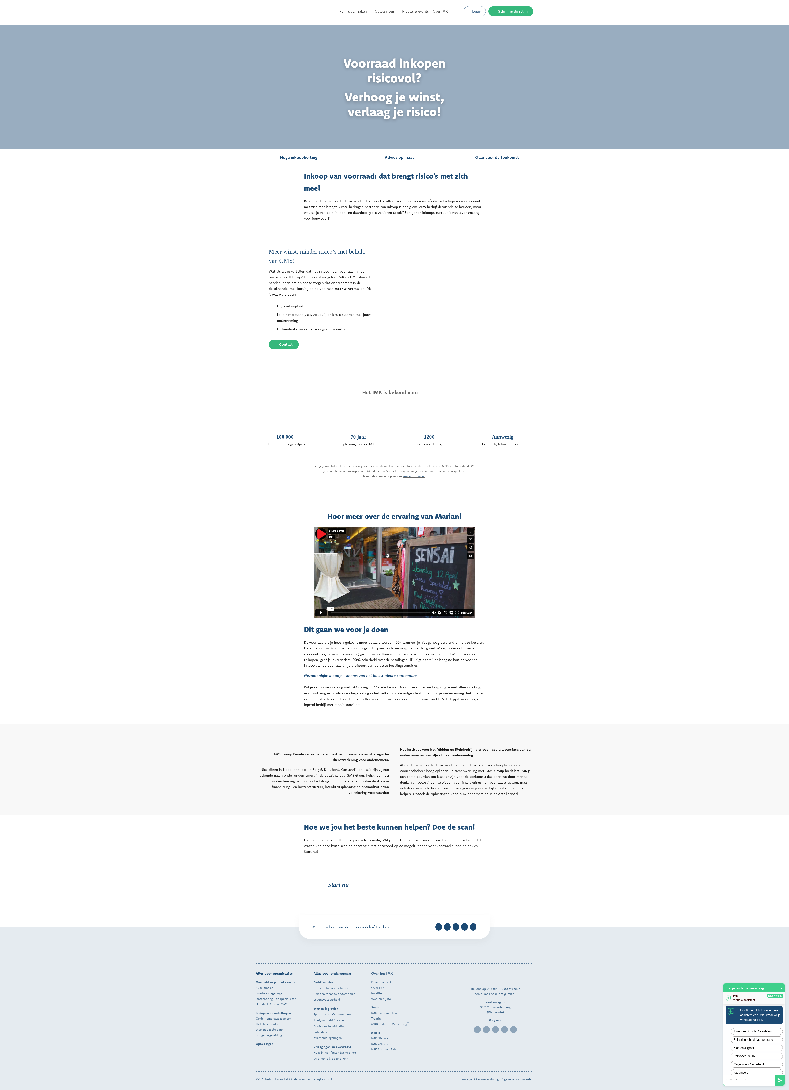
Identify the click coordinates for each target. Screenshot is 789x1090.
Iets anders (741, 1072)
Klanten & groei (744, 1048)
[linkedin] (477, 1029)
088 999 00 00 (497, 989)
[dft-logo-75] (463, 406)
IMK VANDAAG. (381, 1044)
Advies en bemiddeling (329, 1026)
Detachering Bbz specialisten (276, 999)
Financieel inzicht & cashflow (753, 1031)
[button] (457, 11)
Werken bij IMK (382, 999)
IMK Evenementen (384, 1013)
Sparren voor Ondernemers (332, 1014)
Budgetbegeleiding (269, 1035)
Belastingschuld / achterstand (753, 1039)
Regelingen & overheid (749, 1064)
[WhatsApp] (464, 927)
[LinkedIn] (456, 927)
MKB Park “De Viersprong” (390, 1024)
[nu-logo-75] (324, 404)
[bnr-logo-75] (413, 406)
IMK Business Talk (383, 1049)
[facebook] (486, 1029)
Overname (321, 1058)
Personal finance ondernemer (334, 994)
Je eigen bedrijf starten (330, 1020)
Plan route (495, 1012)
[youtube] (513, 1029)
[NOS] (279, 408)
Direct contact (381, 982)
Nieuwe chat (775, 995)
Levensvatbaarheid (327, 999)
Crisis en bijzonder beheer (332, 988)
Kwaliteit (377, 993)
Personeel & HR (744, 1056)
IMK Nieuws (379, 1038)
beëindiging (340, 1058)
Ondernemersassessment (273, 1018)
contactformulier (414, 476)
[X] (447, 927)
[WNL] (509, 408)
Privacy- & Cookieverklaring (480, 1079)
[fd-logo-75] (367, 405)
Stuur (780, 1080)
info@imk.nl (506, 994)
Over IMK (377, 988)
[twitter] (495, 1029)
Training (376, 1018)
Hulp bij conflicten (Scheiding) (335, 1052)
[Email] (473, 927)
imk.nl (328, 1079)
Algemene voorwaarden (517, 1079)
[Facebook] (438, 927)
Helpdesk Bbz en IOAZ (271, 1004)
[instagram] (504, 1029)
